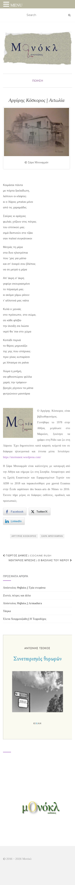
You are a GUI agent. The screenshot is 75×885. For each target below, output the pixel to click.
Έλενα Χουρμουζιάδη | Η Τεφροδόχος (24, 619)
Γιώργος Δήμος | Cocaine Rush (28, 555)
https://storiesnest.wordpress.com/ (22, 457)
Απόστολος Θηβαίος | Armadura (22, 603)
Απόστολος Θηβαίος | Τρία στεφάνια (24, 587)
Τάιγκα (7, 611)
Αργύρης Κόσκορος (24, 536)
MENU (16, 5)
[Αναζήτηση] (69, 15)
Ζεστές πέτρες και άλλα (17, 595)
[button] (6, 4)
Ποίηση (37, 80)
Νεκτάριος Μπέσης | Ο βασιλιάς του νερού (39, 560)
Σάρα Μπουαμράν (52, 536)
